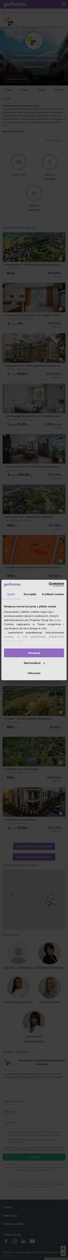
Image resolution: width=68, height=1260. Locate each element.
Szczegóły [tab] (30, 594)
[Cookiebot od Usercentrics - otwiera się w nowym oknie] (49, 584)
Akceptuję (34, 652)
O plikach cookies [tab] (53, 594)
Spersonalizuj (32, 662)
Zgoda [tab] (11, 594)
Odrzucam (34, 673)
